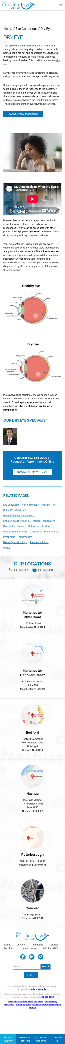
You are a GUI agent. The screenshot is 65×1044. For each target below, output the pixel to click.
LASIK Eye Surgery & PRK (16, 521)
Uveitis (6, 547)
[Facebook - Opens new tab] (23, 957)
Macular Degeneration (15, 531)
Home (7, 29)
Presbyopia (9, 537)
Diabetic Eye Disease (14, 526)
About (7, 944)
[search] (45, 967)
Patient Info (37, 944)
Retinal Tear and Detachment (18, 515)
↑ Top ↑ (31, 975)
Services (53, 944)
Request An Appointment (32, 471)
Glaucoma (35, 531)
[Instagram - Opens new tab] (40, 957)
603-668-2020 (37, 458)
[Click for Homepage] (32, 936)
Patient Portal (29, 948)
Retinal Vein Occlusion (14, 510)
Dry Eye (46, 526)
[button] (61, 5)
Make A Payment (8, 1039)
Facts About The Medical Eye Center (25, 1002)
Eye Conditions (27, 29)
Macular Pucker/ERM (44, 521)
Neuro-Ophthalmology (15, 542)
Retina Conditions (39, 542)
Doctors (21, 944)
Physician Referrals (24, 1039)
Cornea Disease (30, 504)
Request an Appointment (23, 113)
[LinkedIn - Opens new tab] (31, 957)
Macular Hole (49, 504)
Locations (9, 948)
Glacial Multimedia (37, 989)
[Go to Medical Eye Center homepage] (18, 5)
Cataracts (33, 526)
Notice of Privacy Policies (28, 1005)
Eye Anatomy (51, 531)
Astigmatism (25, 537)
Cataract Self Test (40, 1039)
